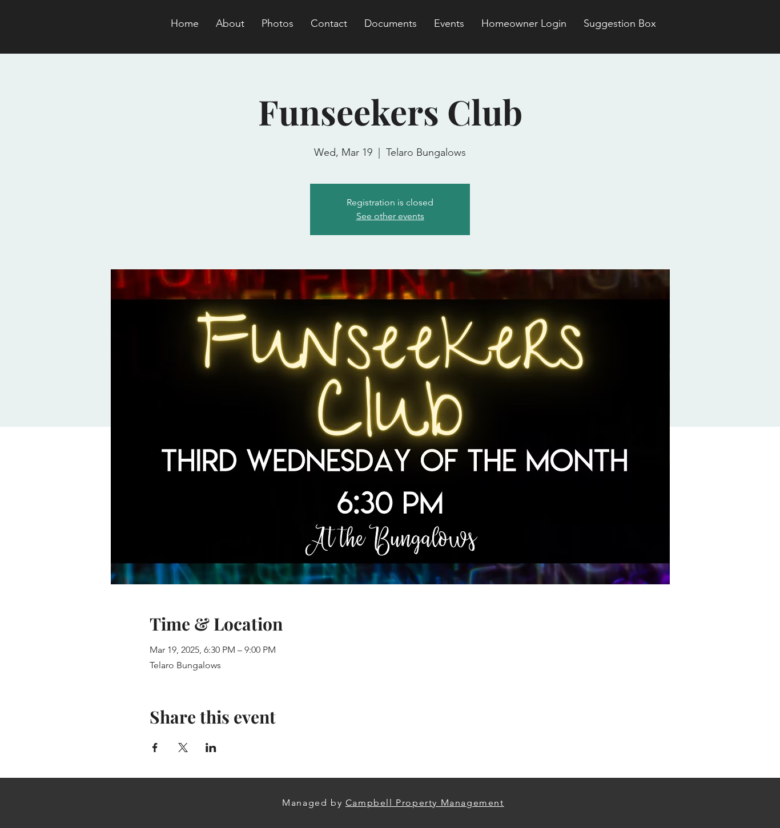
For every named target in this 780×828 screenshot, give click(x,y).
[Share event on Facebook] (155, 747)
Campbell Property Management (424, 802)
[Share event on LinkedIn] (211, 747)
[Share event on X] (183, 747)
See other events (390, 216)
